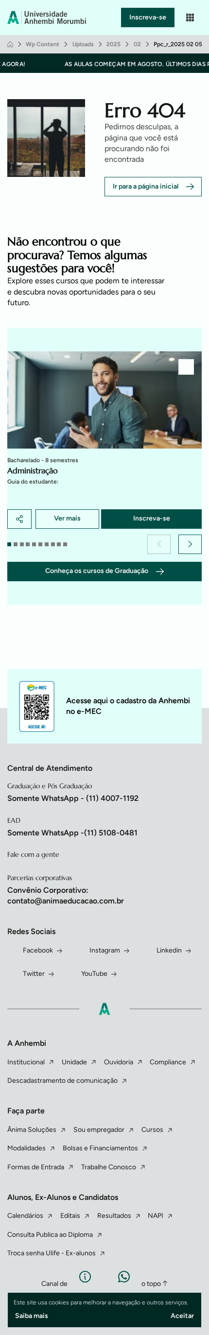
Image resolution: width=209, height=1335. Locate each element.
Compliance (168, 1062)
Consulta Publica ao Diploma (50, 1235)
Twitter (34, 974)
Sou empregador (98, 1130)
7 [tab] (47, 544)
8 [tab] (53, 544)
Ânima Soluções (31, 1130)
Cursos (152, 1130)
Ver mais (67, 518)
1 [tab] (9, 544)
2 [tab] (15, 544)
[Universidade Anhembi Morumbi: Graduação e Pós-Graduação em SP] (48, 18)
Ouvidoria (118, 1062)
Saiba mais (31, 1316)
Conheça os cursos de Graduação (96, 571)
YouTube (94, 974)
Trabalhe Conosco (108, 1167)
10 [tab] (65, 544)
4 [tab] (28, 544)
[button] (159, 544)
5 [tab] (34, 544)
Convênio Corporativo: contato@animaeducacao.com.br (65, 895)
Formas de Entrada (35, 1167)
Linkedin (169, 950)
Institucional (26, 1062)
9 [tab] (59, 544)
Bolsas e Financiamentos (100, 1148)
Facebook (38, 950)
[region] (104, 440)
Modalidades (26, 1148)
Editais (70, 1216)
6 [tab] (40, 544)
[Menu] (190, 17)
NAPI (155, 1216)
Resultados (114, 1216)
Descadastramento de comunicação (62, 1080)
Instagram (104, 950)
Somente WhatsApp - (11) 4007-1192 (73, 798)
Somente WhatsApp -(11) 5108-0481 (72, 832)
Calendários (25, 1216)
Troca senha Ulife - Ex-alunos (51, 1253)
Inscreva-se (147, 17)
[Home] (10, 44)
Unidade (74, 1062)
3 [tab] (22, 544)
